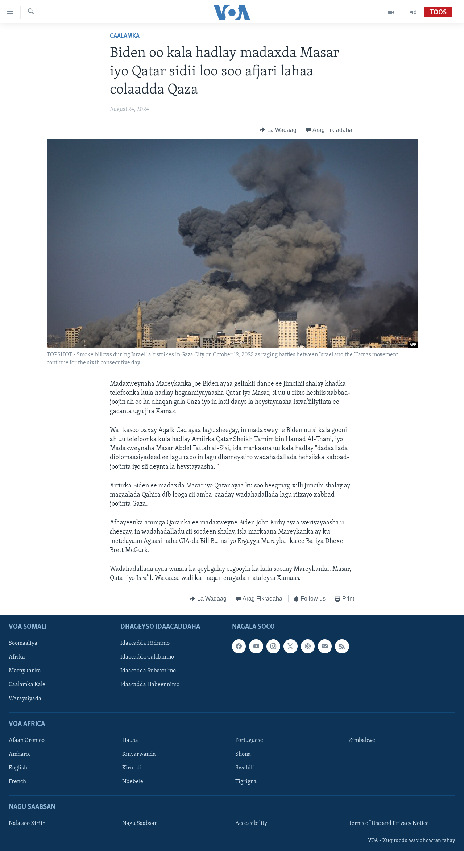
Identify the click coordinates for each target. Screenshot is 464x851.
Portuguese (249, 740)
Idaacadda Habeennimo (149, 685)
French (17, 782)
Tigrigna (246, 782)
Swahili (244, 768)
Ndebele (132, 782)
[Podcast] (308, 646)
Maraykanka (25, 671)
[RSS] (342, 646)
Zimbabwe (362, 740)
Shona (243, 754)
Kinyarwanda (139, 754)
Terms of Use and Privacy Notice (389, 823)
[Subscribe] (325, 646)
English (18, 768)
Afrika (17, 657)
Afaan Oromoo (27, 740)
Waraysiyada (25, 698)
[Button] (278, 130)
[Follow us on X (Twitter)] (290, 646)
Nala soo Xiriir (27, 823)
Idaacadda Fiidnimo (145, 643)
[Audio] (413, 12)
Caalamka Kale (27, 685)
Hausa (130, 740)
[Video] (391, 12)
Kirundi (132, 768)
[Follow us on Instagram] (273, 646)
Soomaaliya (23, 643)
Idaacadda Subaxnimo (148, 671)
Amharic (19, 754)
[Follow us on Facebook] (239, 646)
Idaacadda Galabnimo (147, 657)
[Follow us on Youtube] (256, 646)
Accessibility (251, 823)
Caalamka (125, 36)
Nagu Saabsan (140, 823)
